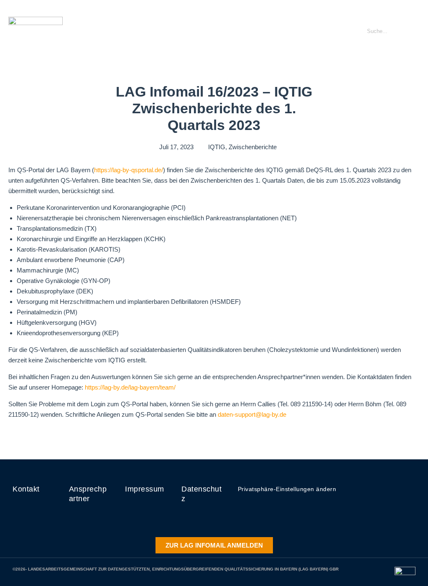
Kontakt (26, 489)
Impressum (144, 489)
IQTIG (216, 146)
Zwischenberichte (253, 146)
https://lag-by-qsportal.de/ (128, 169)
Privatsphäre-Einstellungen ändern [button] (287, 489)
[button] (339, 31)
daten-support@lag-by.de (252, 414)
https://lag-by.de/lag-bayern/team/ (130, 387)
